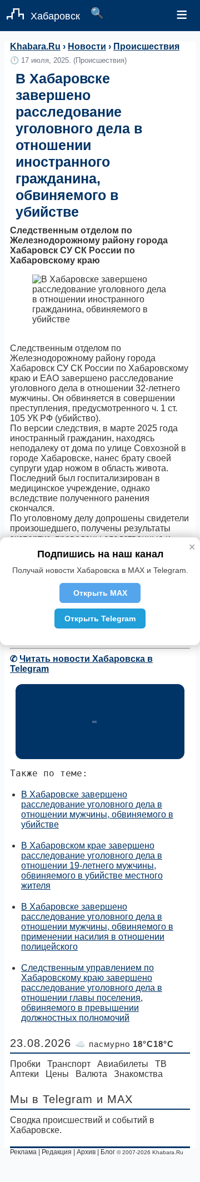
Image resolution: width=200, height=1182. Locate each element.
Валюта (91, 1074)
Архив (86, 1152)
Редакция (57, 1152)
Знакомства (138, 1074)
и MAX (115, 1099)
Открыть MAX (100, 592)
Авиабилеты (122, 1064)
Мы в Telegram (51, 1099)
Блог (108, 1152)
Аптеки (24, 1074)
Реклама (23, 1152)
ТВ (161, 1064)
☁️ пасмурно (124, 1044)
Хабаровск (55, 16)
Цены (57, 1074)
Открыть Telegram (100, 618)
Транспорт (69, 1064)
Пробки (25, 1064)
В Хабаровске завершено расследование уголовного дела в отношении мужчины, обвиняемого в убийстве (97, 809)
